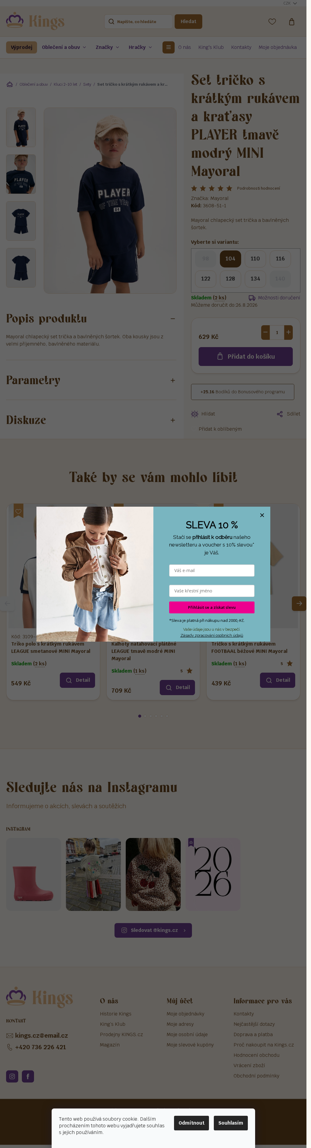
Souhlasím (230, 1123)
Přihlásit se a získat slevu (212, 607)
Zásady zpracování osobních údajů (211, 635)
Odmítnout (191, 1123)
